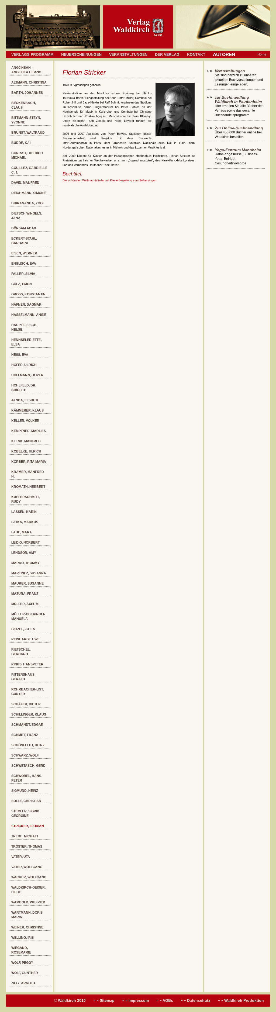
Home (261, 54)
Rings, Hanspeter (27, 664)
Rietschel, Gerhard (20, 652)
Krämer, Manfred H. (27, 474)
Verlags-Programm (32, 54)
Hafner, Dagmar (26, 304)
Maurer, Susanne (27, 583)
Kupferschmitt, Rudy (25, 499)
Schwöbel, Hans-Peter (26, 778)
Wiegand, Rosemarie (21, 950)
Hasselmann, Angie (28, 315)
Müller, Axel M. (25, 604)
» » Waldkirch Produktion (241, 1000)
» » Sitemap (104, 1000)
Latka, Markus (24, 522)
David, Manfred (25, 183)
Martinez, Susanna (28, 573)
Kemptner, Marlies (28, 431)
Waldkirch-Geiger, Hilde (28, 890)
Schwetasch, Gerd (28, 766)
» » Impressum (135, 1000)
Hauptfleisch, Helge (24, 327)
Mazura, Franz (24, 594)
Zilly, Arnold (23, 983)
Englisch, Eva (23, 263)
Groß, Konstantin (28, 294)
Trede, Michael (25, 836)
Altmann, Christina (29, 82)
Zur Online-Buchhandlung (239, 128)
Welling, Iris (22, 938)
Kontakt (196, 54)
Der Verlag (167, 54)
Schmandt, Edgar (27, 725)
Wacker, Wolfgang (28, 877)
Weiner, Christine (27, 927)
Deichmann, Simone (28, 193)
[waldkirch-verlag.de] (138, 47)
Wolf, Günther (24, 973)
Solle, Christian (26, 801)
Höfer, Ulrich (24, 365)
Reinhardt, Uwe (25, 639)
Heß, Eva (19, 355)
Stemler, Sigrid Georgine (25, 813)
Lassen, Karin (24, 512)
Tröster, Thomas (26, 846)
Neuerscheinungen (81, 54)
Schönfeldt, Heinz (27, 745)
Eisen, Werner (24, 253)
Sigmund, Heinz (24, 791)
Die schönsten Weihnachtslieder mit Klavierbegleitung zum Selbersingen (109, 180)
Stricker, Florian (27, 826)
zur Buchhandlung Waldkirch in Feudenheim (238, 99)
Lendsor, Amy (23, 553)
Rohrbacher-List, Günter (27, 692)
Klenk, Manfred (26, 441)
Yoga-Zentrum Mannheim (238, 150)
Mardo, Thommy (25, 563)
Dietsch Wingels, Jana (26, 216)
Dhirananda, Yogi (27, 203)
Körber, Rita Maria (28, 462)
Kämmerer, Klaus (27, 410)
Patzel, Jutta (23, 629)
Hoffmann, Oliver (27, 375)
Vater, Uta (20, 857)
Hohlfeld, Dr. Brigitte (23, 388)
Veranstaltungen (128, 54)
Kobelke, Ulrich (26, 451)
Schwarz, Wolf (25, 755)
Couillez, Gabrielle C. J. (29, 170)
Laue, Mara (21, 532)
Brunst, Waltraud (28, 132)
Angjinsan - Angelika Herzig (26, 70)
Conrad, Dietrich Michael (27, 155)
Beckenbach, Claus (23, 105)
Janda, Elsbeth (25, 400)
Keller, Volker (25, 421)
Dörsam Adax (23, 228)
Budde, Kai (20, 143)
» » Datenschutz (195, 1000)
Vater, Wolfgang (26, 867)
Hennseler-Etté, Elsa (26, 342)
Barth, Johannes (27, 93)
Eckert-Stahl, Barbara (24, 241)
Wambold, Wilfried (28, 902)
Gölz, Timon (21, 284)
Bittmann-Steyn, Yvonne (26, 120)
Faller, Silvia (23, 274)
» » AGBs (164, 1000)
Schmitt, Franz (24, 735)
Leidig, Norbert (25, 542)
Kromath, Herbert (28, 487)
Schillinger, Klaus (28, 714)
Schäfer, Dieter (26, 704)
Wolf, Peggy (22, 963)
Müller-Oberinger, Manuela (28, 616)
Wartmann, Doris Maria (27, 915)
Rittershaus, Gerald (23, 677)
